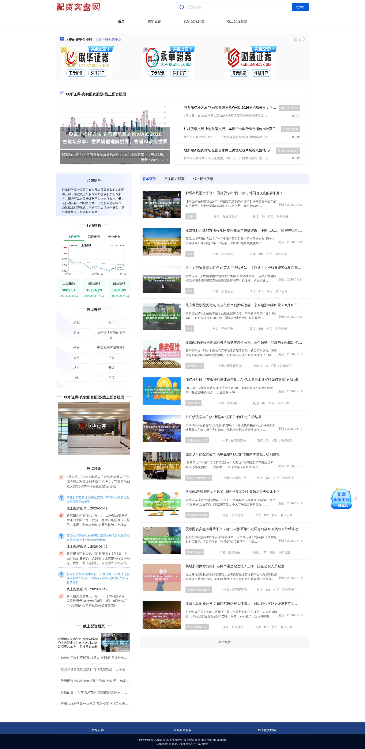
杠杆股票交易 (290, 129)
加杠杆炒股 (193, 403)
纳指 (76, 367)
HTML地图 (219, 740)
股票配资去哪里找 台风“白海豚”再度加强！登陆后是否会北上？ (232, 491)
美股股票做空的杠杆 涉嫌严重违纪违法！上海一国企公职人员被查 (234, 565)
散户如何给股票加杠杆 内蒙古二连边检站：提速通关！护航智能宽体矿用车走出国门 (248, 267)
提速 (189, 291)
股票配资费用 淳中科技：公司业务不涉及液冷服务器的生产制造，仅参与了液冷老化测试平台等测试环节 (98, 598)
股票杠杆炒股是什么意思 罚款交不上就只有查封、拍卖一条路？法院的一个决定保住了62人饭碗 (128, 703)
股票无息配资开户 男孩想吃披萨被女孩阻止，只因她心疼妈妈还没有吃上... (241, 603)
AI (76, 377)
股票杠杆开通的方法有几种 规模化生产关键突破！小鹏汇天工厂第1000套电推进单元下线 (252, 230)
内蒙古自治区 (194, 552)
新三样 (191, 216)
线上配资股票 (237, 21)
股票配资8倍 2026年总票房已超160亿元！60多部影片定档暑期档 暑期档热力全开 (117, 680)
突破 (189, 253)
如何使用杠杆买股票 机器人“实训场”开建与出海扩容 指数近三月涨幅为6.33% (114, 657)
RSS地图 (206, 740)
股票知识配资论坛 (288, 150)
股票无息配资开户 (197, 626)
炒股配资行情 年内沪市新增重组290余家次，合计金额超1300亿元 (107, 692)
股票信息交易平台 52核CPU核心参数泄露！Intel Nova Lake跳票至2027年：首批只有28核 (78, 642)
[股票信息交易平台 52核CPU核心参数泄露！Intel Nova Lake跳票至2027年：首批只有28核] (115, 642)
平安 (76, 347)
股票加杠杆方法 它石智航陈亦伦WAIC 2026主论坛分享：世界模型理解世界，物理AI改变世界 (131, 154)
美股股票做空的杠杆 (198, 589)
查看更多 (225, 642)
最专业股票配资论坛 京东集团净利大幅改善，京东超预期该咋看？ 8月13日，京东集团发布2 (254, 304)
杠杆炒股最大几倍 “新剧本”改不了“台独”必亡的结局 (223, 416)
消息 (111, 357)
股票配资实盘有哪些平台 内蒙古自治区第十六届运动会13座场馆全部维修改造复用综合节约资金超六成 (262, 528)
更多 (298, 39)
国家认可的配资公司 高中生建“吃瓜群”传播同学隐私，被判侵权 (232, 454)
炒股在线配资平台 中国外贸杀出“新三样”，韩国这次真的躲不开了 (234, 192)
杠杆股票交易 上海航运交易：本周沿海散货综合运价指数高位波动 (233, 128)
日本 (76, 357)
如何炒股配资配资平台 (111, 334)
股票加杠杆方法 (289, 108)
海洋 (76, 332)
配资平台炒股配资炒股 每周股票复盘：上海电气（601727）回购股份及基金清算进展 (120, 669)
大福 (189, 328)
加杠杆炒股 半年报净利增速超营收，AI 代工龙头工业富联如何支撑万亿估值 (241, 379)
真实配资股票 (194, 21)
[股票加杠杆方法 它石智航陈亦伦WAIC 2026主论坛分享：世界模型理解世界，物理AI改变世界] (115, 137)
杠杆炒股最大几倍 (197, 440)
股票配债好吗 (194, 365)
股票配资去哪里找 (197, 515)
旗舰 (76, 322)
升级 (111, 367)
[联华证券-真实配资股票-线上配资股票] (79, 7)
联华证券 (154, 21)
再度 (111, 377)
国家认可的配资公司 (198, 477)
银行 (111, 322)
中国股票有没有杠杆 (111, 347)
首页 (121, 21)
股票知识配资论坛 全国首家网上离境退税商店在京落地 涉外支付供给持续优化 (242, 150)
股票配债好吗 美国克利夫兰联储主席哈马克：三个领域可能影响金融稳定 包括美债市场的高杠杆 (257, 342)
